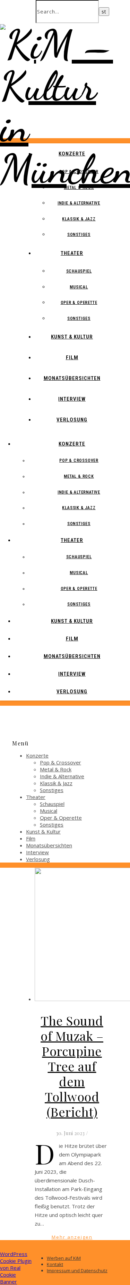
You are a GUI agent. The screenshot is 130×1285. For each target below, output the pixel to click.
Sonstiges (78, 234)
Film (72, 357)
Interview (72, 399)
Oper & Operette (79, 302)
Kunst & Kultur (72, 337)
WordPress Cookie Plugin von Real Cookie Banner (16, 1267)
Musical (79, 287)
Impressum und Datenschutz (77, 1270)
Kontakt (55, 1264)
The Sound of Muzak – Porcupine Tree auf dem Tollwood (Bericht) (72, 1066)
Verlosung (72, 420)
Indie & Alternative (79, 203)
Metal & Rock (79, 187)
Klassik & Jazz (78, 219)
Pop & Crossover (78, 171)
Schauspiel (79, 271)
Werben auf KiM (64, 1258)
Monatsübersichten (72, 378)
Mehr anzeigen (72, 1237)
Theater (72, 253)
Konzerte (72, 154)
